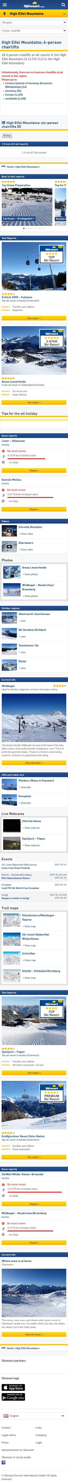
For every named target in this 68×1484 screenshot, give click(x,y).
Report (33, 470)
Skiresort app (10, 1378)
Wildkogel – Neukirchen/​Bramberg (24, 1213)
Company (41, 1435)
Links (39, 1427)
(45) (13, 91)
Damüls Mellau (11, 479)
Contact (6, 1427)
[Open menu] (4, 4)
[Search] (63, 4)
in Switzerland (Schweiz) (31, 385)
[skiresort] (34, 4)
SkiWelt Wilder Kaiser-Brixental (22, 1174)
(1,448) (15, 98)
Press (5, 1442)
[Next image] (64, 205)
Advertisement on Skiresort (18, 1450)
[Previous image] (4, 205)
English (14, 1415)
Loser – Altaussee (13, 441)
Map (8, 135)
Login (39, 1442)
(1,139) (14, 94)
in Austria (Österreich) (28, 300)
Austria (5, 445)
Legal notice (9, 1435)
